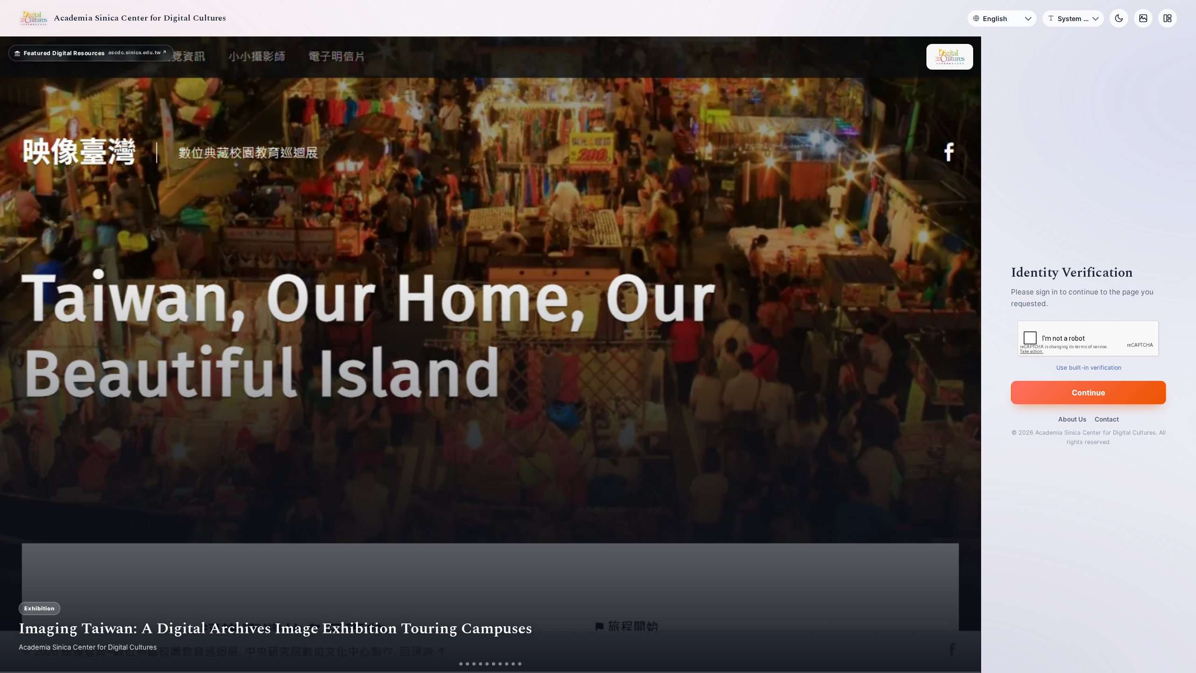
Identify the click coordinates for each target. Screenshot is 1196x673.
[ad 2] (467, 664)
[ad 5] (487, 664)
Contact (1107, 419)
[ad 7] (500, 664)
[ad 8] (506, 664)
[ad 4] (480, 664)
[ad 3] (474, 664)
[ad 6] (493, 664)
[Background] (1143, 18)
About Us (1072, 419)
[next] (964, 354)
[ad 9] (513, 664)
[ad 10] (519, 664)
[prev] (17, 354)
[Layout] (1167, 18)
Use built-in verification (1088, 367)
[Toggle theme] (1119, 18)
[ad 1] (461, 664)
